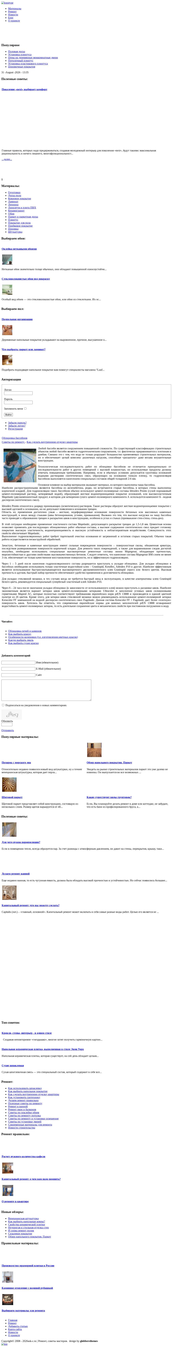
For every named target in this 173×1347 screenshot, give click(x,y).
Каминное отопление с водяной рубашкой (27, 1288)
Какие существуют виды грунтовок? (109, 797)
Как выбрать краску (19, 634)
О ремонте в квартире (15, 1201)
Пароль (8, 399)
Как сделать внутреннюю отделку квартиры (52, 442)
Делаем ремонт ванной (16, 873)
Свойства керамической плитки (26, 1224)
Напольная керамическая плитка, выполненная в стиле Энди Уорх (43, 1049)
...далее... (7, 159)
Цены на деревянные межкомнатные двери (33, 57)
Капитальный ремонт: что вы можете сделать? (30, 905)
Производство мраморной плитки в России (28, 1265)
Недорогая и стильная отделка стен (28, 1227)
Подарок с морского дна (16, 762)
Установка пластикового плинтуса (28, 63)
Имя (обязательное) (47, 662)
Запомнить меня (13, 408)
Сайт (39, 675)
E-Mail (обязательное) (48, 668)
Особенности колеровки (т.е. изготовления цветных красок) (43, 637)
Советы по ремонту (13, 442)
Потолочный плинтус (20, 60)
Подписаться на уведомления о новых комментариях (36, 705)
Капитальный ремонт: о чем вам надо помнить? (31, 1179)
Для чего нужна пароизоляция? (21, 842)
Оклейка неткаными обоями (19, 248)
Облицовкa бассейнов (14, 438)
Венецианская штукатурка (23, 1218)
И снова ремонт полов (21, 1230)
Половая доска (16, 51)
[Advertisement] (83, 32)
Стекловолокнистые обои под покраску (26, 278)
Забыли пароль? (17, 422)
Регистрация (15, 428)
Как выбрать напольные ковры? (26, 1221)
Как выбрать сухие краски (23, 643)
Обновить (7, 721)
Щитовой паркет (12, 797)
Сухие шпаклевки (13, 1065)
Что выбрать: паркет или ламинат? (23, 349)
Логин (7, 389)
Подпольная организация (17, 319)
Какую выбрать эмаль (20, 640)
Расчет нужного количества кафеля (23, 1156)
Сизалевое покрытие (20, 1233)
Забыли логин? (17, 425)
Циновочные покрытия (21, 66)
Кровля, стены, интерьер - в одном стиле (27, 1033)
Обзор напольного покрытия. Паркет (109, 762)
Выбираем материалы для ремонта (23, 1310)
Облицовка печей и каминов (25, 631)
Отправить (7, 730)
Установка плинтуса (19, 54)
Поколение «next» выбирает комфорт (24, 89)
